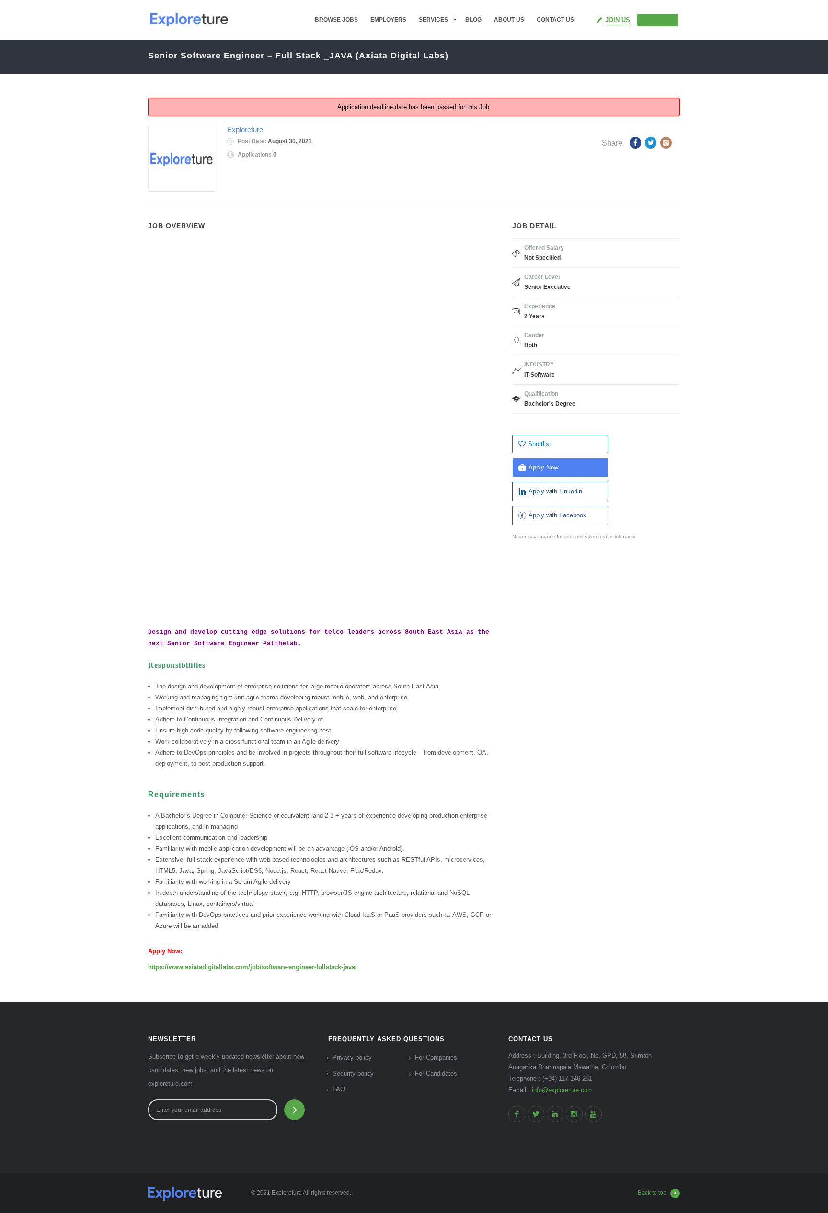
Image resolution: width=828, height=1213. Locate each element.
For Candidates (436, 1073)
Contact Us (555, 19)
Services (433, 19)
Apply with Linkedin (555, 491)
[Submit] (294, 1109)
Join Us (617, 19)
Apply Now (543, 467)
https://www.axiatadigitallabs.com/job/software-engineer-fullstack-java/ (252, 967)
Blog (473, 19)
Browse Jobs (336, 19)
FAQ (339, 1089)
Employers (388, 19)
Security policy (353, 1073)
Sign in (661, 20)
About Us (509, 19)
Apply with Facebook (557, 515)
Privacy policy (352, 1057)
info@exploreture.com (562, 1090)
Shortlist (539, 443)
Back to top (652, 1193)
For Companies (436, 1057)
